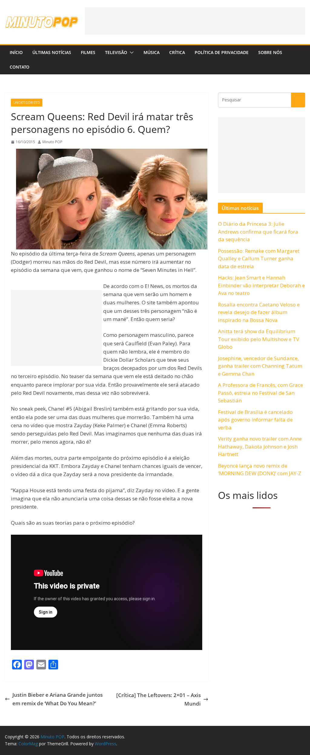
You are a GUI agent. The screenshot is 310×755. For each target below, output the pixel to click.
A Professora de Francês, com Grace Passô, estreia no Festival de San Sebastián (260, 392)
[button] (130, 52)
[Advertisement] (195, 21)
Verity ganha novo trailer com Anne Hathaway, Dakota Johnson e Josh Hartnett (260, 446)
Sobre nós (270, 52)
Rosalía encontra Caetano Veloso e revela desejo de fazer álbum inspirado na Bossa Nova (259, 312)
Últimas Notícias (51, 52)
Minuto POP (52, 141)
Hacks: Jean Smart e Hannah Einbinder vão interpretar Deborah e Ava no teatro (261, 285)
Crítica (177, 52)
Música (151, 52)
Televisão (116, 52)
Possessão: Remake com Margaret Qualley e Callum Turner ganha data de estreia (258, 258)
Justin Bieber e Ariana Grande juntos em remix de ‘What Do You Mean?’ (57, 698)
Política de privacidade (222, 52)
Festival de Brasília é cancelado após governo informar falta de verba (255, 419)
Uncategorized (26, 102)
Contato (19, 67)
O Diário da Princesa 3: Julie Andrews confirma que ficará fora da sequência (258, 231)
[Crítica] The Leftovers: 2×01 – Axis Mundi (158, 699)
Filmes (88, 52)
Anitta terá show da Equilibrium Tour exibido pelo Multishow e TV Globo (258, 339)
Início (16, 52)
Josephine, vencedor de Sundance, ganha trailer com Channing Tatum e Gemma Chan (260, 366)
